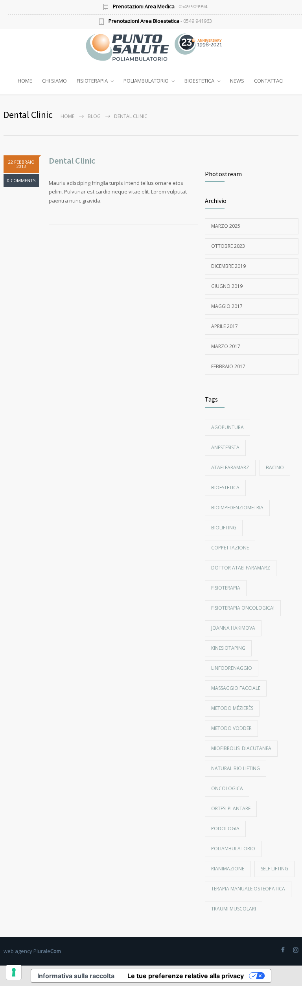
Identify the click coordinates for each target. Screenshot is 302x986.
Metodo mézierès (232, 708)
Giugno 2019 (227, 286)
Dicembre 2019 (228, 266)
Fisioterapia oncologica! (242, 608)
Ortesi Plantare (230, 808)
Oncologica (227, 788)
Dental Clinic (72, 160)
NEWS (237, 80)
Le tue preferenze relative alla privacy (185, 976)
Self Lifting (274, 868)
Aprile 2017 (224, 326)
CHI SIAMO (54, 80)
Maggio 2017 (227, 306)
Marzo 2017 (225, 346)
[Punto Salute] (131, 47)
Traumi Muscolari (233, 908)
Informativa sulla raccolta (75, 976)
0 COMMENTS (21, 180)
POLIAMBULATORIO (146, 80)
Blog (94, 116)
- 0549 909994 (160, 7)
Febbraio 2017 (228, 366)
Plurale (47, 951)
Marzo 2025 (225, 226)
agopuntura (227, 427)
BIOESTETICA (199, 80)
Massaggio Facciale (235, 688)
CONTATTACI (269, 80)
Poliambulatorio (233, 848)
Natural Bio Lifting (235, 768)
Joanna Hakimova (233, 628)
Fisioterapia (225, 587)
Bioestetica (225, 487)
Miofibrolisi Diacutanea (241, 748)
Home (67, 116)
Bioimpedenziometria (237, 507)
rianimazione (227, 868)
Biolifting (223, 527)
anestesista (225, 447)
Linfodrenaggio (231, 668)
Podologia (225, 828)
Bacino (275, 467)
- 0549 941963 (160, 21)
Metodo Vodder (231, 728)
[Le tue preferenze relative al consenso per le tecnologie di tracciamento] (13, 972)
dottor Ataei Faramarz (240, 567)
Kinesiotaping (228, 648)
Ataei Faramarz (230, 467)
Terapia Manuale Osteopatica (248, 888)
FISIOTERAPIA (92, 80)
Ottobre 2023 (228, 246)
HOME (25, 80)
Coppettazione (230, 547)
